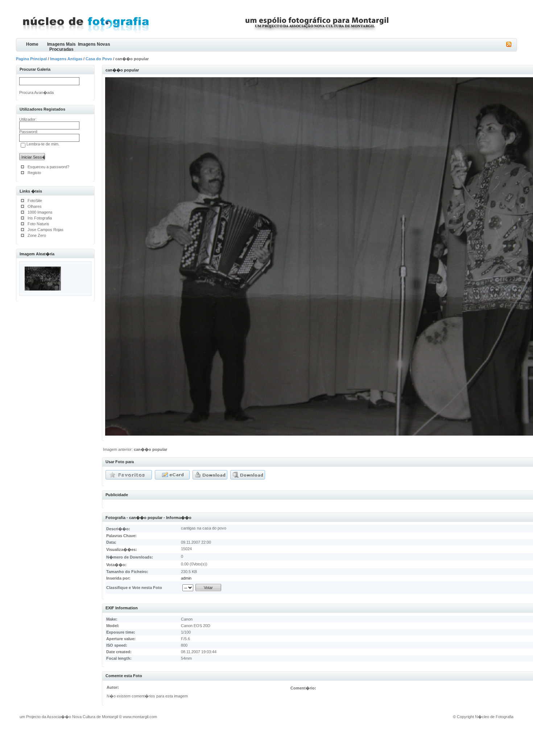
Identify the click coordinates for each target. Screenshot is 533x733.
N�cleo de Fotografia (494, 717)
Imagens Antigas (66, 59)
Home (32, 44)
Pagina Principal (31, 59)
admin (186, 578)
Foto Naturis (38, 224)
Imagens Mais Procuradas (61, 47)
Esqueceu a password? (48, 167)
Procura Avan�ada (36, 92)
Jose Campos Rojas (45, 229)
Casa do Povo (99, 59)
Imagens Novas (94, 44)
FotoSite (35, 200)
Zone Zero (37, 235)
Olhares (35, 206)
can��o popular (150, 449)
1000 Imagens (40, 212)
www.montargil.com (140, 717)
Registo (34, 172)
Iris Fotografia (40, 218)
